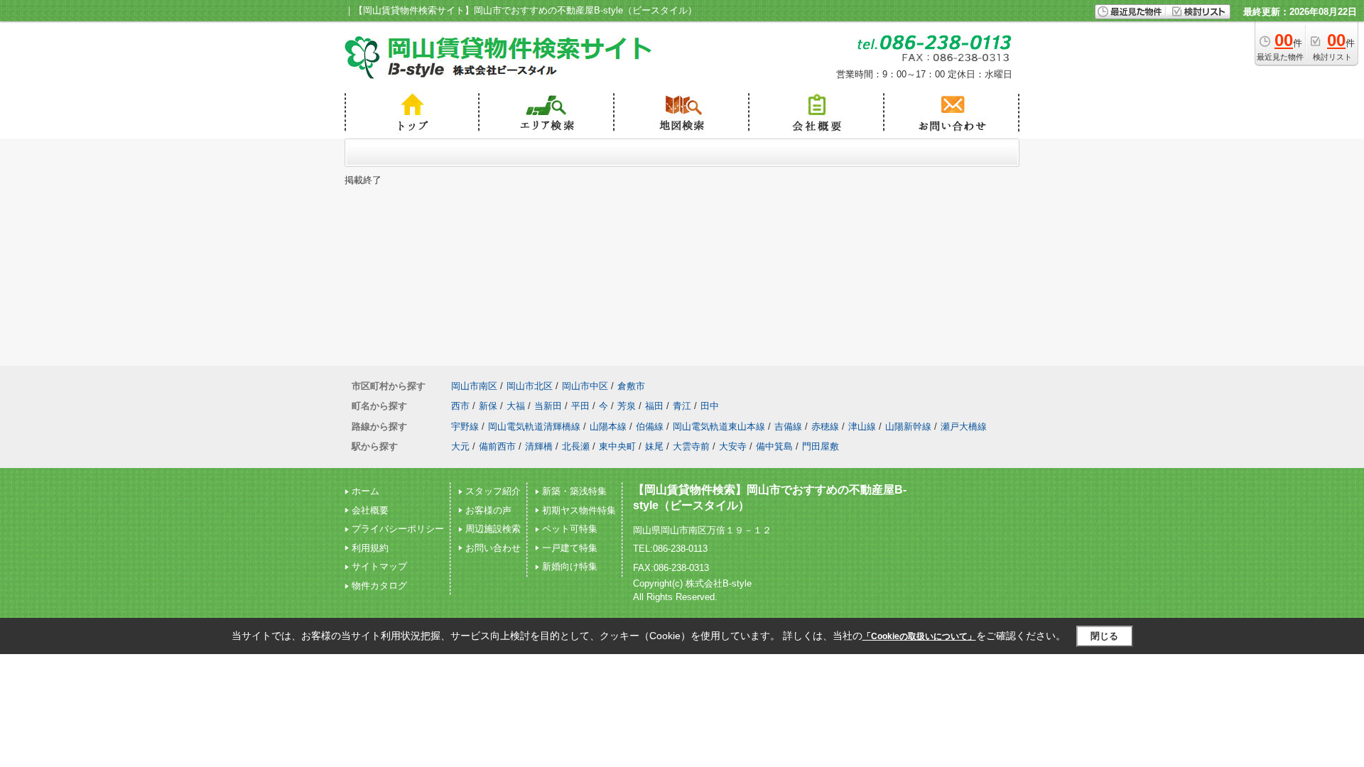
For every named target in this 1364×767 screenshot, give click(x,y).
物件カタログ (379, 585)
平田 (580, 406)
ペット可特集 (569, 528)
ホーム (365, 491)
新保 (488, 406)
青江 (682, 406)
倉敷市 (631, 386)
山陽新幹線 (908, 426)
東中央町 (617, 446)
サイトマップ (379, 566)
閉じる (1104, 636)
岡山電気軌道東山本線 (719, 426)
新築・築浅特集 (574, 491)
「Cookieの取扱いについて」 (919, 636)
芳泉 (626, 406)
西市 (460, 406)
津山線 (862, 426)
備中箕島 (774, 446)
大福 (516, 406)
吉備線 (788, 426)
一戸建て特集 (569, 548)
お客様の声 (488, 510)
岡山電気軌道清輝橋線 (534, 426)
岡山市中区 (585, 386)
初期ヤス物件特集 (579, 510)
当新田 (548, 406)
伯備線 (650, 426)
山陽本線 (608, 426)
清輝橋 (539, 446)
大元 (460, 446)
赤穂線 (825, 426)
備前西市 (497, 446)
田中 (709, 406)
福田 (654, 406)
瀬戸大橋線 (964, 426)
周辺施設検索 (493, 528)
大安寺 (733, 446)
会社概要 (370, 510)
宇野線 (465, 426)
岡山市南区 (474, 386)
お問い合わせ (493, 548)
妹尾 (654, 446)
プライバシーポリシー (398, 528)
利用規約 (370, 548)
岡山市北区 (530, 386)
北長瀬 (576, 446)
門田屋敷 (820, 446)
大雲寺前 (691, 446)
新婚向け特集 (569, 566)
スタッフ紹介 (493, 491)
